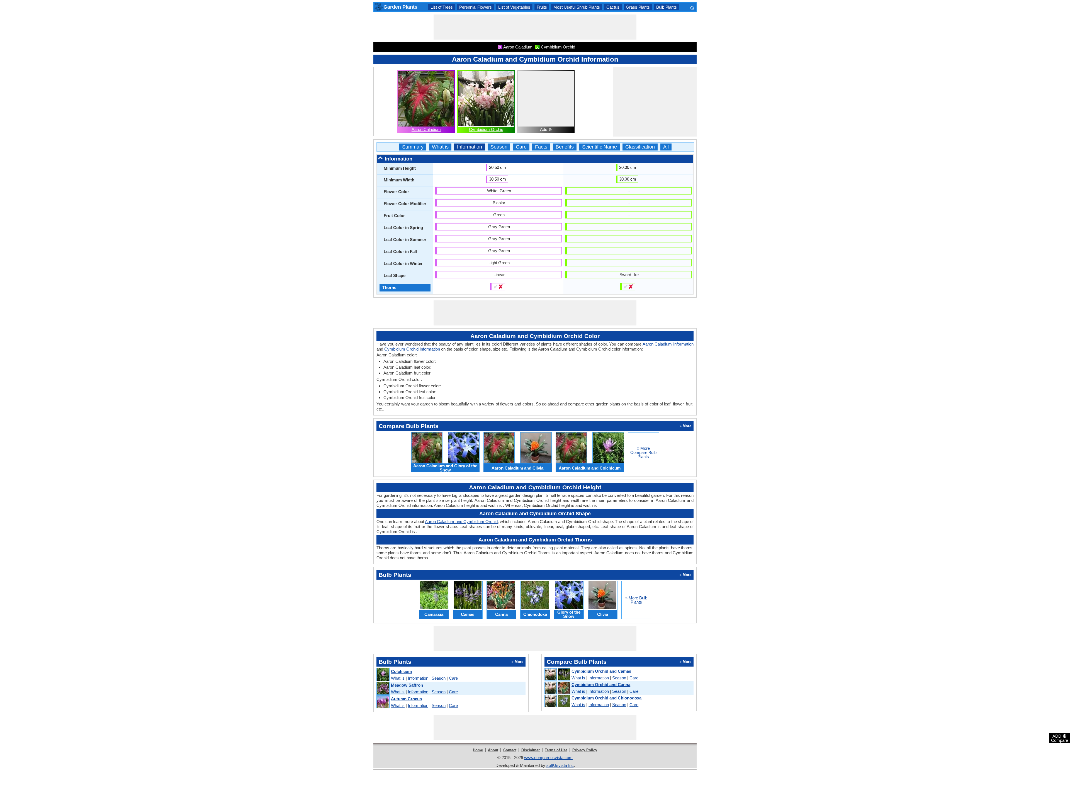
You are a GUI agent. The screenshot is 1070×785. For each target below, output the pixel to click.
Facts (541, 147)
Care (521, 147)
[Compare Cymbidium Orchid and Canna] (557, 688)
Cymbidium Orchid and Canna (601, 684)
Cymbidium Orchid (486, 129)
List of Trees (442, 7)
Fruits (542, 7)
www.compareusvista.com (548, 757)
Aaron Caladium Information (668, 344)
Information (469, 147)
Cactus (612, 7)
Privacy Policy (584, 750)
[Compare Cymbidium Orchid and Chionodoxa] (557, 701)
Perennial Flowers (475, 7)
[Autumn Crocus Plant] (382, 702)
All (666, 147)
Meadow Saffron (407, 685)
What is (440, 147)
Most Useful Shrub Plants (576, 7)
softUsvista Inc (560, 765)
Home (478, 750)
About (493, 750)
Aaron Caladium (426, 129)
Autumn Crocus (406, 698)
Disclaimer (530, 750)
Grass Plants (638, 7)
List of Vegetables (514, 7)
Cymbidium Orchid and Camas (601, 671)
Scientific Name (599, 147)
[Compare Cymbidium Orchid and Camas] (557, 674)
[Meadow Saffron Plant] (382, 688)
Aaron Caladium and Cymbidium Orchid (461, 521)
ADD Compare (1059, 738)
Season (498, 147)
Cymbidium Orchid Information (412, 349)
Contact (509, 750)
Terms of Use (556, 750)
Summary (413, 147)
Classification (640, 147)
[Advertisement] (535, 27)
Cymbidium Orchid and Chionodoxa (606, 698)
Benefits (565, 147)
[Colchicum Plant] (382, 675)
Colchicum (401, 671)
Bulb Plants (666, 7)
